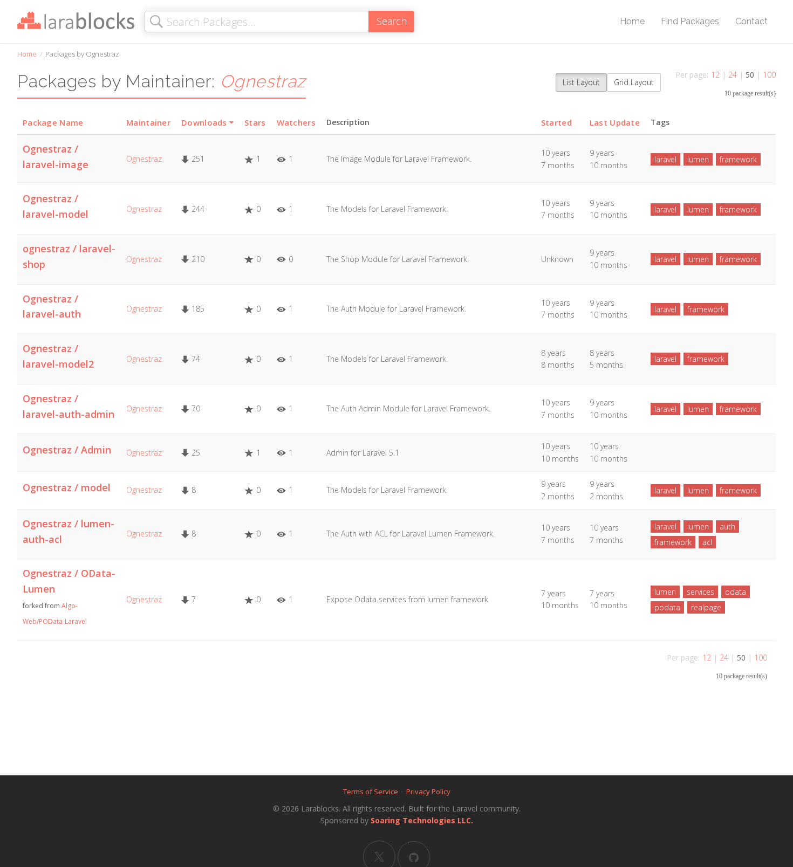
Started (556, 122)
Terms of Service (370, 791)
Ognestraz (144, 159)
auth (727, 526)
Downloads (204, 122)
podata (667, 607)
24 (732, 75)
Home (632, 21)
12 (715, 75)
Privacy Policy (428, 791)
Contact (751, 21)
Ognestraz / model (67, 487)
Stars (255, 122)
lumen (698, 159)
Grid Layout (634, 82)
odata (735, 592)
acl (707, 542)
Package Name (53, 122)
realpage (706, 607)
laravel (665, 159)
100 (769, 75)
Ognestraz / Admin (67, 449)
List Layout (581, 82)
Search (392, 21)
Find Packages (690, 21)
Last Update (615, 122)
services (700, 592)
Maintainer (148, 122)
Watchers (296, 122)
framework (738, 159)
